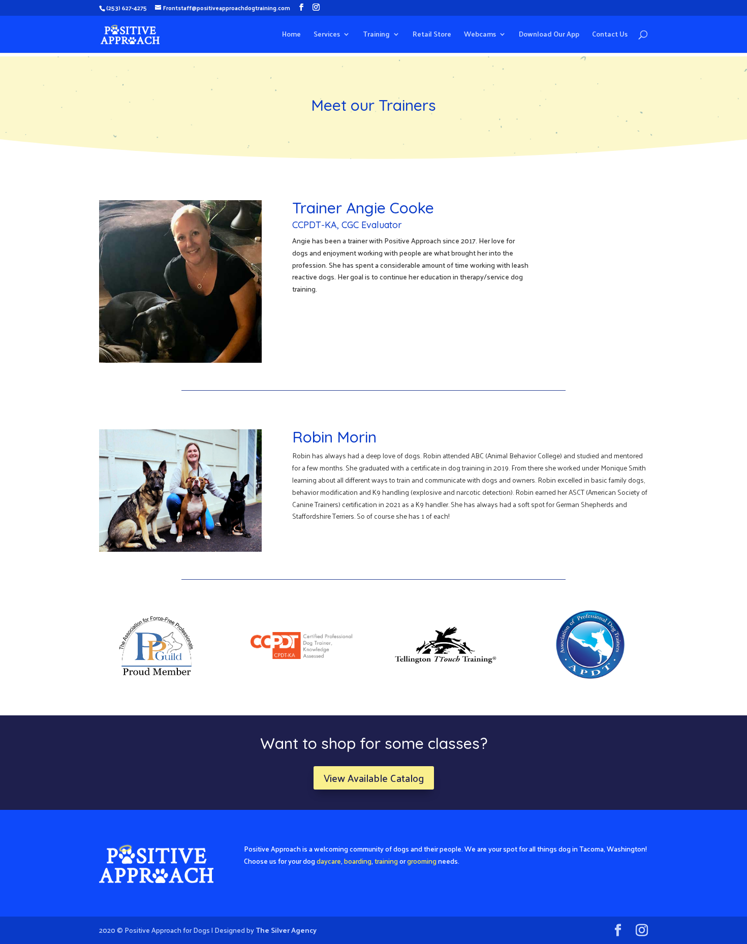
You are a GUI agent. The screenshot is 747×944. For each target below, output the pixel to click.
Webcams (480, 35)
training (386, 861)
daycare (329, 861)
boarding (357, 861)
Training (376, 35)
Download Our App (549, 35)
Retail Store (432, 35)
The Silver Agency (286, 930)
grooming (422, 861)
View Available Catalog (374, 778)
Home (291, 35)
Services (327, 35)
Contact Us (610, 35)
